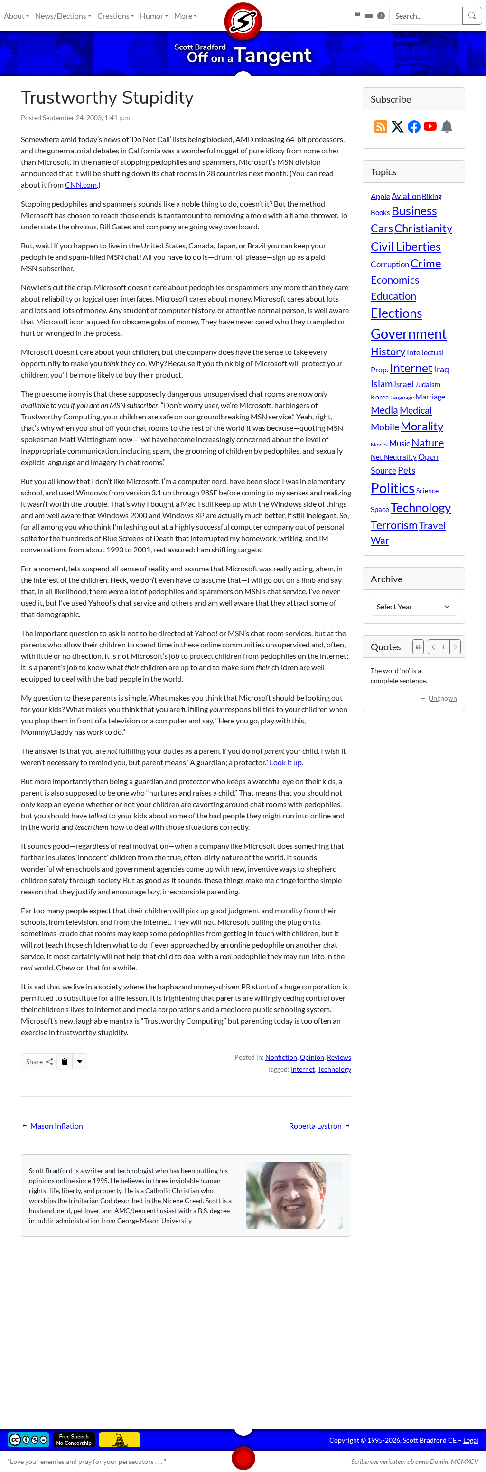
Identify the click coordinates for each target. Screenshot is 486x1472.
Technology (334, 1069)
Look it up (286, 762)
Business (414, 211)
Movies (379, 444)
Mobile (385, 426)
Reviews (339, 1057)
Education (393, 295)
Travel (432, 525)
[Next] (455, 646)
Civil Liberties (406, 246)
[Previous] (433, 646)
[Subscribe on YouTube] (430, 127)
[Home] (243, 15)
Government (409, 333)
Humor (151, 15)
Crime (426, 263)
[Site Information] (381, 16)
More (183, 15)
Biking (432, 196)
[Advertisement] (243, 1326)
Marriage (430, 396)
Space (380, 509)
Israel (403, 384)
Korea (380, 397)
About (14, 15)
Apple (380, 195)
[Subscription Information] (446, 127)
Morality (422, 426)
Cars (382, 228)
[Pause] (444, 646)
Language (402, 397)
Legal (470, 1440)
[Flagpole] (357, 16)
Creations (113, 15)
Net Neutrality (394, 457)
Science (427, 490)
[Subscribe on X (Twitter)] (397, 127)
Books (380, 212)
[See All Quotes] (418, 646)
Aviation (406, 196)
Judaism (427, 384)
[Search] (472, 16)
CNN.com (81, 184)
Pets (406, 470)
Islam (382, 383)
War (380, 540)
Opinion (312, 1057)
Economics (395, 279)
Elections (396, 313)
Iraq (441, 369)
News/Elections (60, 15)
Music (399, 443)
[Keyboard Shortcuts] (369, 16)
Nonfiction (281, 1057)
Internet (303, 1069)
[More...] (80, 1062)
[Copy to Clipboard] (64, 1062)
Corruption (390, 264)
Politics (393, 487)
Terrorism (394, 525)
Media (384, 410)
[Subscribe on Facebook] (414, 127)
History (388, 351)
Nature (427, 442)
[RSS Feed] (380, 127)
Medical (416, 410)
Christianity (423, 228)
